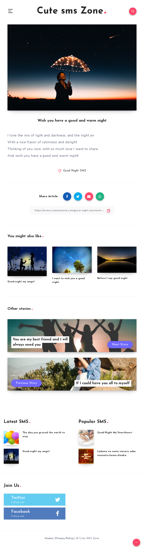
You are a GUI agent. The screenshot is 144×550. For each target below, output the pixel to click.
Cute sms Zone (70, 11)
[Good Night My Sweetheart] (86, 437)
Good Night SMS (74, 170)
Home (49, 538)
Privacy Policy (64, 538)
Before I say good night (112, 278)
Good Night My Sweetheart (114, 432)
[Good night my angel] (11, 456)
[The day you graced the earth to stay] (11, 437)
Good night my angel (21, 281)
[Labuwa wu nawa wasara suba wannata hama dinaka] (86, 456)
